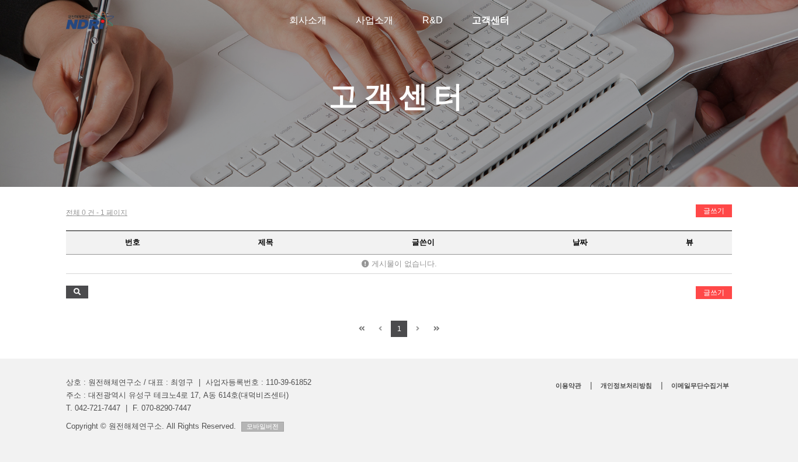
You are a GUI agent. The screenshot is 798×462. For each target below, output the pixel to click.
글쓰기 (713, 211)
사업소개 (374, 20)
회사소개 (308, 20)
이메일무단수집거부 (700, 385)
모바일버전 (263, 426)
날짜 (580, 242)
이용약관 (568, 385)
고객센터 (490, 20)
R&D (432, 20)
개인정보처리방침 (626, 385)
